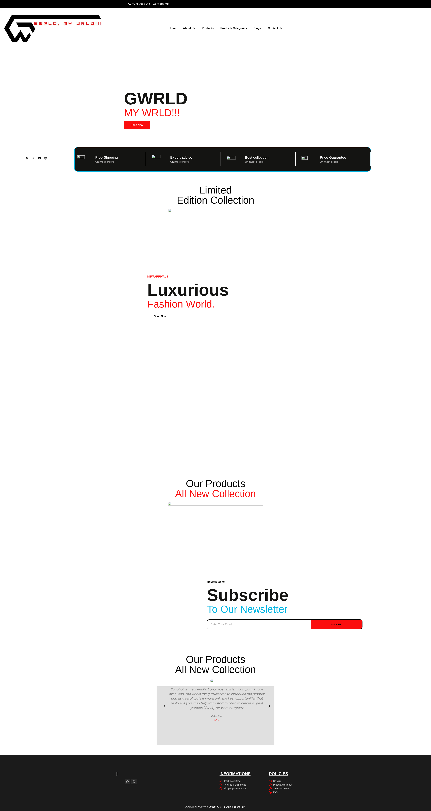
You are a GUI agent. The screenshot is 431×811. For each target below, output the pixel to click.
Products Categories (233, 28)
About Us (189, 28)
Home (172, 28)
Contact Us (275, 28)
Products (208, 28)
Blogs (257, 28)
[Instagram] (33, 158)
